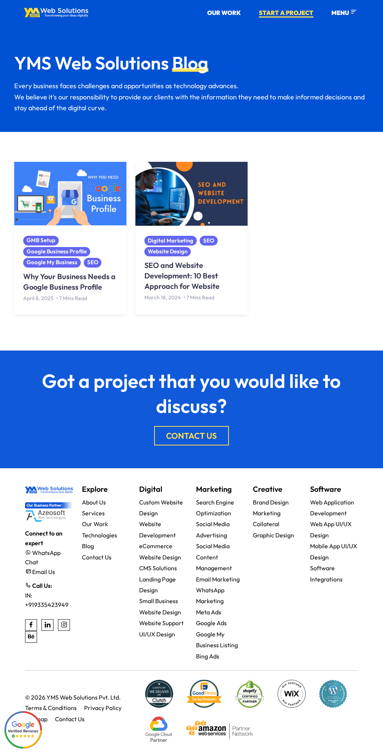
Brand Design (271, 502)
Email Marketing (218, 579)
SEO (92, 262)
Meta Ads (208, 612)
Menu (340, 12)
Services (93, 513)
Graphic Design (273, 535)
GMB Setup (41, 240)
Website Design (167, 251)
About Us (94, 502)
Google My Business (52, 262)
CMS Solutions (158, 568)
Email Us (43, 571)
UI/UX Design (157, 634)
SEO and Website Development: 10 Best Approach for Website (182, 275)
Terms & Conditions (51, 708)
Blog (88, 546)
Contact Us (96, 557)
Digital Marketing (170, 240)
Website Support (161, 623)
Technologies (99, 535)
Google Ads (211, 623)
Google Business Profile (57, 251)
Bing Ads (207, 656)
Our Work (224, 12)
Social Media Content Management (214, 557)
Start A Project (286, 12)
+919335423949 (46, 604)
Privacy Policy (103, 708)
